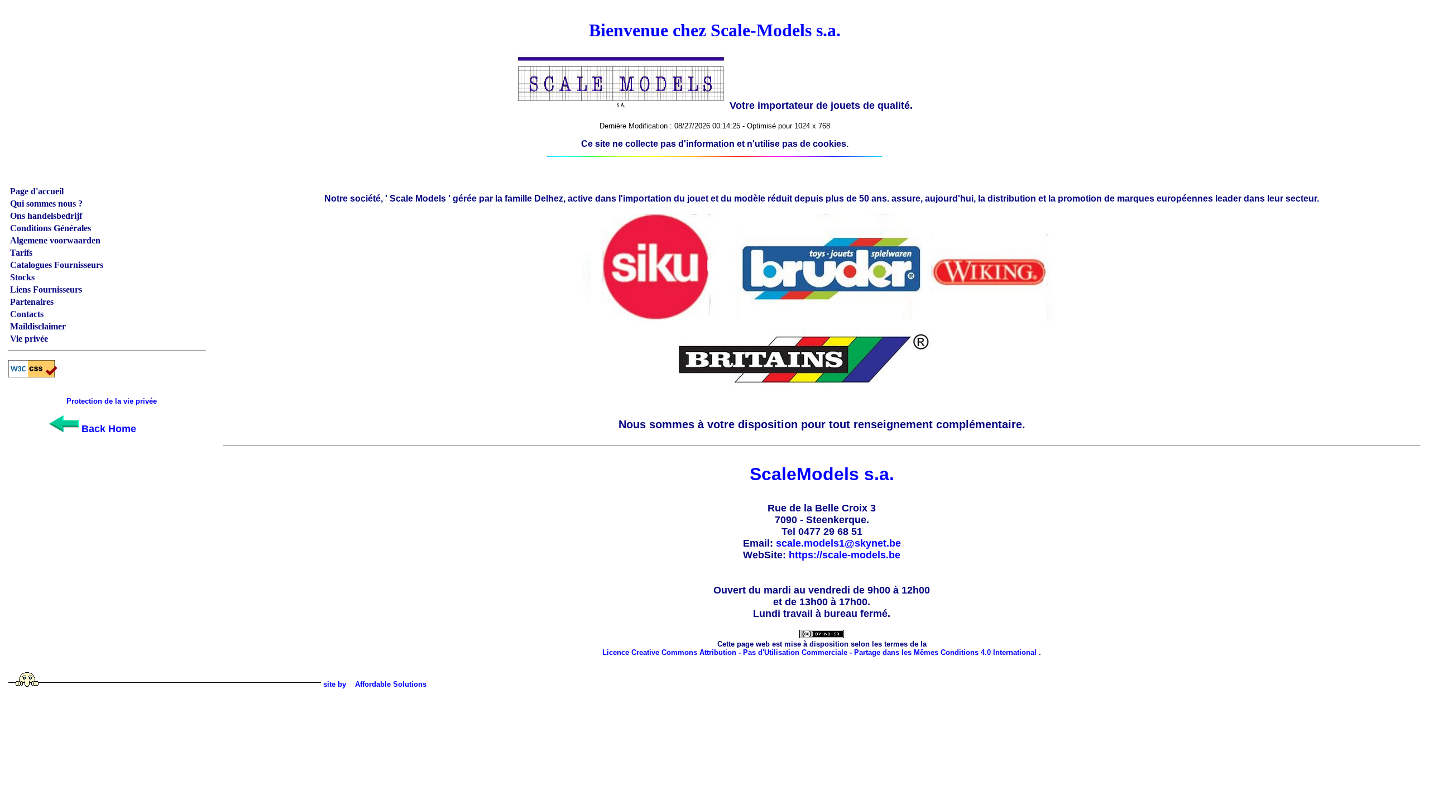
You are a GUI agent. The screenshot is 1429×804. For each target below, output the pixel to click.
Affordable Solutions (390, 684)
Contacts (27, 314)
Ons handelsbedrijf (46, 216)
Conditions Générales (50, 228)
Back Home (107, 428)
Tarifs (21, 252)
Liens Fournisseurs (46, 289)
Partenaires (32, 302)
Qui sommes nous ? (46, 203)
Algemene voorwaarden (55, 240)
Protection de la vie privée (111, 401)
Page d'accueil (37, 191)
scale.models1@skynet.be (838, 543)
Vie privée (29, 338)
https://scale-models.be (844, 555)
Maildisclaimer (38, 326)
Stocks (22, 277)
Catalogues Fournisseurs (56, 265)
